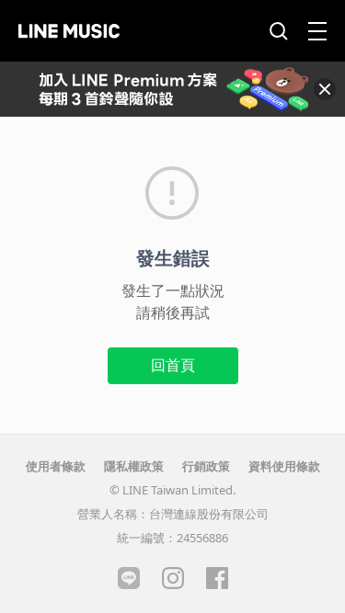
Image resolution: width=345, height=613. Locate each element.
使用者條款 (56, 466)
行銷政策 (206, 466)
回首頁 (173, 365)
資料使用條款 (284, 466)
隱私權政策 (134, 466)
